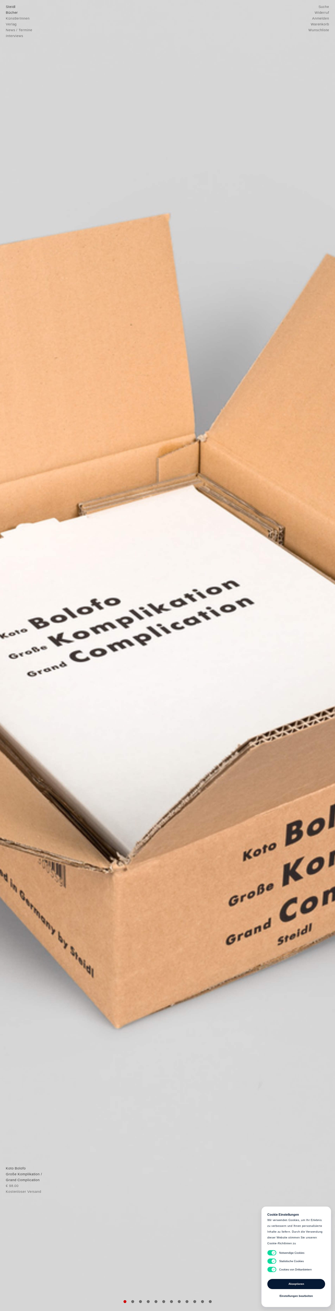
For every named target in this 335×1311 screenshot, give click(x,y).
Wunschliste (318, 30)
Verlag (11, 24)
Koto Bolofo (16, 1168)
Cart (197, 655)
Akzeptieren (296, 1283)
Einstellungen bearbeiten (296, 1295)
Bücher (12, 13)
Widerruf (322, 13)
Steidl (11, 7)
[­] (25, 654)
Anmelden (320, 18)
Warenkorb (320, 24)
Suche (324, 7)
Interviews (14, 36)
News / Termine (19, 30)
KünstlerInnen (18, 18)
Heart (137, 655)
